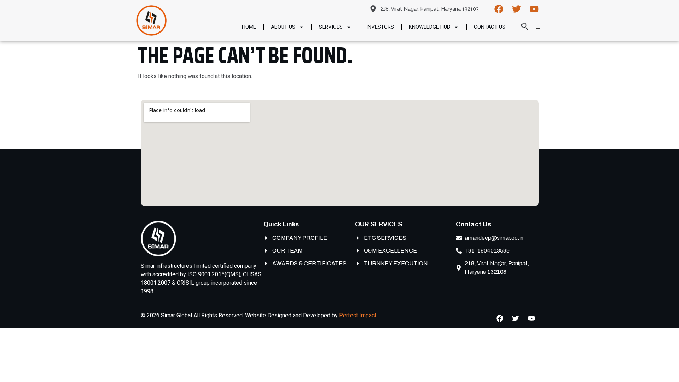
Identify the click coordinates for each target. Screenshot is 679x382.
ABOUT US (283, 27)
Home (249, 27)
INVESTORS (380, 27)
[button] (521, 27)
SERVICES (331, 27)
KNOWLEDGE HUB (429, 27)
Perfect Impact (357, 315)
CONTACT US (489, 27)
